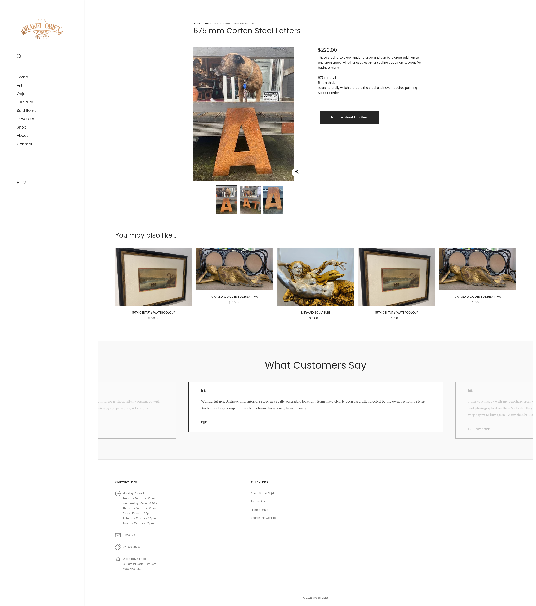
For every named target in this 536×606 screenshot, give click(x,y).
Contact (24, 144)
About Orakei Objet (262, 493)
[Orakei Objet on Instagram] (24, 182)
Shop (21, 127)
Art (19, 85)
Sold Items (26, 110)
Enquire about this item (349, 117)
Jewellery (25, 118)
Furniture (25, 102)
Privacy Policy (259, 509)
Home (22, 77)
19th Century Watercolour (153, 312)
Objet (22, 93)
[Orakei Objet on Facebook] (18, 182)
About (22, 135)
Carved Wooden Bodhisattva (234, 297)
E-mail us (129, 535)
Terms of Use (259, 501)
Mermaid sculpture (315, 312)
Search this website (263, 518)
